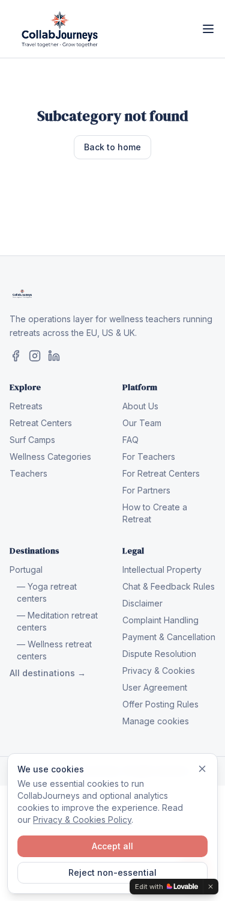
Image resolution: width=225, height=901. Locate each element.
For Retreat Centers (161, 473)
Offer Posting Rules (160, 704)
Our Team (141, 423)
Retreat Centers (41, 423)
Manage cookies (155, 721)
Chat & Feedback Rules (168, 586)
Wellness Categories (50, 456)
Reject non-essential (112, 872)
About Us (140, 406)
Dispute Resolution (159, 654)
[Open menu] (208, 29)
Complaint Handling (160, 620)
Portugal (26, 569)
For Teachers (148, 456)
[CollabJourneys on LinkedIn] (54, 356)
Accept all (112, 846)
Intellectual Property (162, 569)
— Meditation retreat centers (57, 621)
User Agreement (154, 687)
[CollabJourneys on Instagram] (35, 356)
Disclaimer (142, 603)
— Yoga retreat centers (47, 592)
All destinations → (48, 673)
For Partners (146, 490)
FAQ (130, 440)
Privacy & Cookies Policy (82, 819)
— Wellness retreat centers (54, 650)
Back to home (112, 147)
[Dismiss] (202, 769)
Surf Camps (32, 440)
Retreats (26, 406)
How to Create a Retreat (154, 513)
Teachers (28, 473)
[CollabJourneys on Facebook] (16, 356)
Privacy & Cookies (158, 670)
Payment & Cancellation (168, 637)
